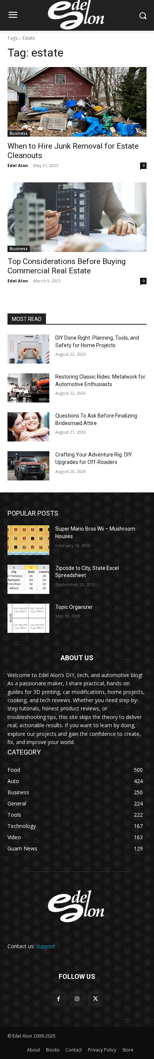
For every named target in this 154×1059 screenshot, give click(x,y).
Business (19, 133)
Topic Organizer (74, 607)
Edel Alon (17, 165)
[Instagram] (77, 999)
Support (45, 946)
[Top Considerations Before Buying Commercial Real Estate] (77, 217)
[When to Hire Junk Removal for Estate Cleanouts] (77, 102)
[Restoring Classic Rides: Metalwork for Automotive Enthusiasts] (28, 388)
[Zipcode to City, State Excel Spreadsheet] (28, 579)
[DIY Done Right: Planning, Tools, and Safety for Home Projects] (28, 349)
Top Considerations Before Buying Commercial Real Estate (66, 266)
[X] (95, 999)
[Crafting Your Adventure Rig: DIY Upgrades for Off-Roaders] (28, 465)
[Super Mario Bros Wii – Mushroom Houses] (28, 540)
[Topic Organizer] (28, 618)
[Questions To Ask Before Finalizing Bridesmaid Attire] (28, 426)
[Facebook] (58, 999)
